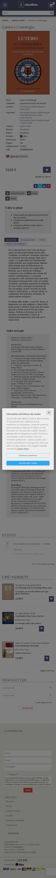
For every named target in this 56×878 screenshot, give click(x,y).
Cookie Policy (23, 449)
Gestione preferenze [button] (28, 455)
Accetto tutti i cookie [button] (28, 463)
